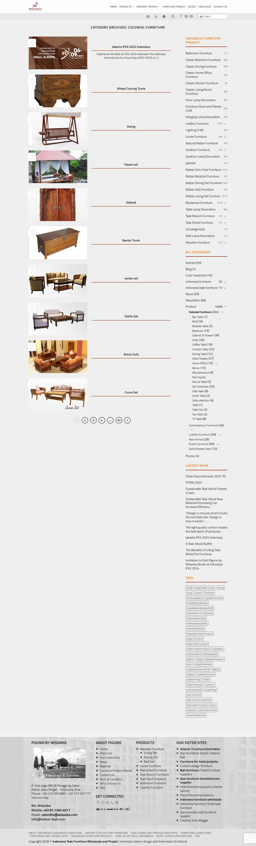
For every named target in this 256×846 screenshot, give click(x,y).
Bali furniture (189, 770)
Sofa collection (201, 400)
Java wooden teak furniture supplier (198, 814)
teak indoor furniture (197, 705)
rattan (206, 679)
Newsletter (193, 300)
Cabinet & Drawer (202, 335)
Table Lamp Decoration (201, 209)
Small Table (199, 396)
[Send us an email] (107, 803)
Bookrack (197, 331)
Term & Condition (111, 779)
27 (119, 420)
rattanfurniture (194, 684)
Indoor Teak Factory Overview (106, 833)
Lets (189, 664)
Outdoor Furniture (198, 149)
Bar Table (197, 317)
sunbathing (210, 689)
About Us (106, 753)
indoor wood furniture (198, 649)
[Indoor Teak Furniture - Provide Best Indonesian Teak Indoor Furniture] (46, 6)
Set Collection (200, 386)
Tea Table (197, 414)
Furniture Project (173, 6)
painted (191, 163)
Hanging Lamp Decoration (203, 117)
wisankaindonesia (196, 715)
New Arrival (196, 439)
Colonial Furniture (200, 312)
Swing (131, 126)
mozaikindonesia (203, 664)
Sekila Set (131, 316)
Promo (190, 456)
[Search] (173, 16)
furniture (209, 592)
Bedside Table (200, 326)
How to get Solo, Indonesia (134, 836)
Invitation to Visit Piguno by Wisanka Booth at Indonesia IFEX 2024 (204, 564)
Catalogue (204, 6)
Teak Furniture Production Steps (154, 833)
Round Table (199, 382)
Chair (195, 340)
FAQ (102, 787)
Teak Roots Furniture (199, 222)
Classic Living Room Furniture (199, 91)
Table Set (197, 410)
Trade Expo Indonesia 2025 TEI (206, 476)
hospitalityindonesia (197, 603)
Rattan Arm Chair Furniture (203, 169)
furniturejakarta (195, 598)
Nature (216, 669)
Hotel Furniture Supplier (174, 836)
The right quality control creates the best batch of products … (206, 529)
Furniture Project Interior (116, 770)
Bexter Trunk (131, 240)
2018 (189, 587)
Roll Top (196, 377)
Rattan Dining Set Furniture (204, 183)
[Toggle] (225, 123)
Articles (190, 262)
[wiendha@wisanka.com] (148, 16)
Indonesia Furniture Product (92, 836)
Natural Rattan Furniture (202, 143)
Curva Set (131, 392)
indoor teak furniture (197, 643)
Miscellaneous (200, 372)
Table (195, 405)
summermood (194, 689)
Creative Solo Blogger (194, 820)
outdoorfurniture (206, 674)
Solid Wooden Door (200, 449)
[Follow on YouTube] (191, 16)
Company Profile (147, 6)
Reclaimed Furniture (199, 202)
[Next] (127, 420)
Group (192, 6)
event (198, 592)
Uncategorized (195, 229)
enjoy (189, 592)
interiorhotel (193, 654)
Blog (189, 269)
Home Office (199, 363)
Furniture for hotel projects (199, 761)
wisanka (191, 710)
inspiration (217, 649)
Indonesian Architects (172, 841)
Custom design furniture (196, 765)
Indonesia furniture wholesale (200, 799)
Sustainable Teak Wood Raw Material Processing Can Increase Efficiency (204, 503)
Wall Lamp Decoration (200, 235)
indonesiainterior (195, 628)
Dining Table (199, 354)
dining (221, 587)
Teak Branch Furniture (200, 216)
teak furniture (194, 694)
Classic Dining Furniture (201, 66)
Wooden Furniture (198, 242)
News (189, 294)
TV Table (197, 419)
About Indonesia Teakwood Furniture (55, 833)
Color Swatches (196, 275)
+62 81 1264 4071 (56, 810)
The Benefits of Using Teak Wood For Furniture (203, 552)
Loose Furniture (196, 136)
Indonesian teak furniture (200, 633)
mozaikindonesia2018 (198, 669)
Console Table (200, 349)
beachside (201, 587)
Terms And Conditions (195, 833)
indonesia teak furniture (201, 287)
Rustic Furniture (198, 444)
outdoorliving (193, 679)
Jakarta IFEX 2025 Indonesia (131, 47)
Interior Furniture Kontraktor (200, 749)
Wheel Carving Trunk (131, 89)
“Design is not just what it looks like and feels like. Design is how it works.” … (206, 517)
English (207, 16)
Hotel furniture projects (195, 786)
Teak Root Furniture (153, 779)
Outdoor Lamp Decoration (203, 156)
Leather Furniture (197, 123)
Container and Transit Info (49, 836)
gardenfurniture (214, 598)
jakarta (190, 659)
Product (191, 306)
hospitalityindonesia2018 (200, 608)
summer (209, 684)
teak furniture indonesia (199, 700)
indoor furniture (195, 638)
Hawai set (131, 164)
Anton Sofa (131, 354)
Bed (194, 321)
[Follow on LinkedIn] (116, 803)
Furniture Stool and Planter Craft (204, 108)
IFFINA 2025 (194, 482)
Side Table (198, 391)
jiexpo (200, 659)
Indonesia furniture (192, 803)
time (213, 705)
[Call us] (112, 803)
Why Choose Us (110, 783)
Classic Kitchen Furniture (202, 83)
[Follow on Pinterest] (186, 16)
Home (113, 6)
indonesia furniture (198, 281)
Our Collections (110, 757)
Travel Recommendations (197, 795)
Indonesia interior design (135, 841)
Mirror (196, 368)
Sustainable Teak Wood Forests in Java (206, 490)
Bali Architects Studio (194, 753)
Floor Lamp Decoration (201, 100)
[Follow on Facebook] (181, 16)
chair (211, 587)
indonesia (208, 613)
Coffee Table (199, 344)
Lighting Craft (194, 130)
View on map (39, 797)
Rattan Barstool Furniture (202, 176)
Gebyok (131, 202)
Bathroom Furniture (199, 53)
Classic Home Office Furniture (199, 74)
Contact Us (220, 6)
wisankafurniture (207, 710)
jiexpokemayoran (215, 659)
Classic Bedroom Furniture (203, 59)
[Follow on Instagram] (102, 803)
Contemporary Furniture (203, 425)
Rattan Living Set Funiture (203, 196)
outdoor (191, 674)
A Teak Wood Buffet (199, 543)
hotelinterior (193, 613)
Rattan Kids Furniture (200, 189)
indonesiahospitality (197, 623)
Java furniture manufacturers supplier (200, 780)
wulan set (131, 278)
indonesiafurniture (196, 618)
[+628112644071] (156, 16)
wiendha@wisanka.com (59, 814)
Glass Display (200, 358)
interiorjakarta (210, 654)
